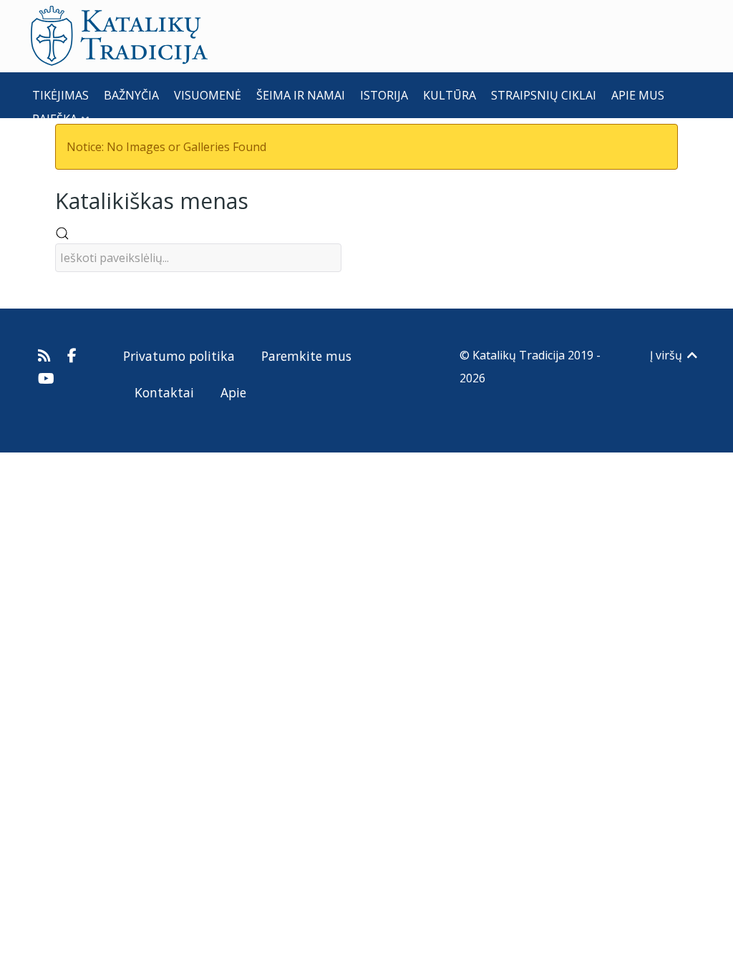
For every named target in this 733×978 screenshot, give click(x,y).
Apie (233, 392)
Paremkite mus (306, 355)
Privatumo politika (179, 355)
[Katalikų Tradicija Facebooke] (72, 355)
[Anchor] (259, 199)
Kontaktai (164, 392)
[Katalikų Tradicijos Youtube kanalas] (46, 378)
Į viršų (667, 355)
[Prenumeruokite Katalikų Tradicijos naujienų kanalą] (46, 355)
